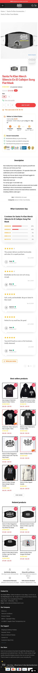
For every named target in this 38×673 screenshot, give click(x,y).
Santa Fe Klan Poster (26, 453)
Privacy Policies (5, 616)
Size (3, 93)
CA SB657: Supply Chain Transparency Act (13, 621)
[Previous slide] (4, 40)
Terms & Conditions (6, 613)
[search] (32, 5)
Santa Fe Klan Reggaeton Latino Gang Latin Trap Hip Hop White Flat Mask (10, 525)
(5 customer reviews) (16, 87)
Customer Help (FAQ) (7, 640)
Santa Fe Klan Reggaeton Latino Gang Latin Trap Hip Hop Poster (10, 455)
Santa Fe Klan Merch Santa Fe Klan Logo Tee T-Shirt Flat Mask (10, 554)
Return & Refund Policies (8, 635)
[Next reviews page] (34, 366)
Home (3, 11)
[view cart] (35, 5)
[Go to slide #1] (14, 68)
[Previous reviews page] (25, 366)
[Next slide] (34, 40)
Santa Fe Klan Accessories (15, 11)
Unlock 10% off (3, 665)
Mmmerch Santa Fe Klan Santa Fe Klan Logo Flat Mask (27, 525)
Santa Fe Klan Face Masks (9, 14)
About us (3, 611)
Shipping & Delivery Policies (9, 630)
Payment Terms (5, 632)
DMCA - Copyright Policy (8, 618)
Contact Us (4, 637)
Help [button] (35, 670)
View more (19, 495)
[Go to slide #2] (23, 68)
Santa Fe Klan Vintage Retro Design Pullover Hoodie (8, 484)
